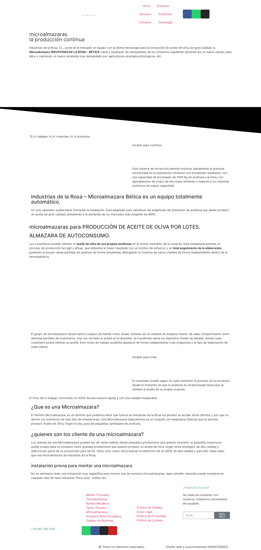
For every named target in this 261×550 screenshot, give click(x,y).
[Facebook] (187, 14)
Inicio (146, 6)
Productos (165, 14)
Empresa (163, 6)
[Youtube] (112, 530)
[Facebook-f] (95, 530)
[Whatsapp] (196, 14)
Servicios (145, 14)
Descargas (166, 22)
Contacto (145, 22)
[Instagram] (205, 14)
